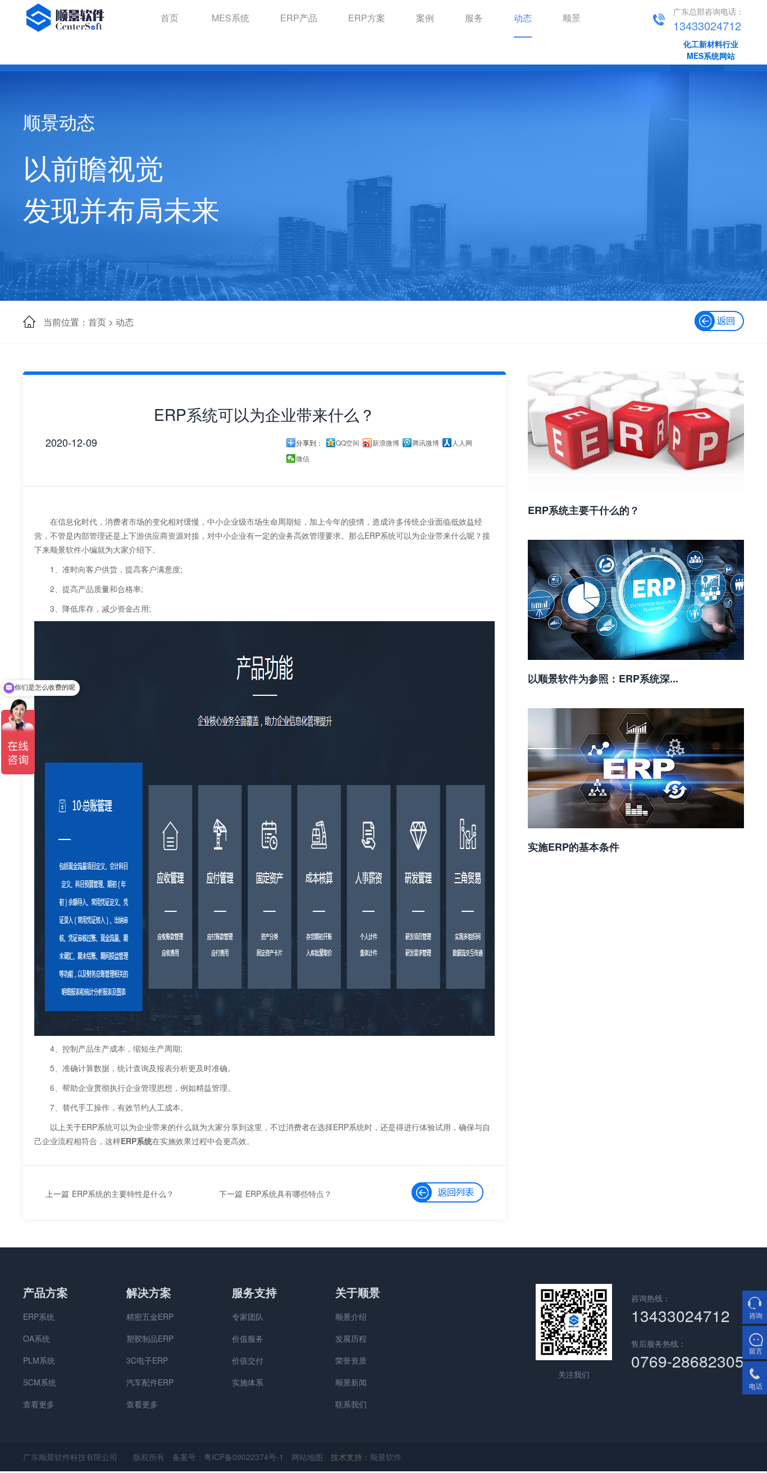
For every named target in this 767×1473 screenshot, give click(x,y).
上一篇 (57, 1193)
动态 (523, 17)
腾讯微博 (425, 442)
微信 (302, 458)
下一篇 (231, 1193)
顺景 (572, 17)
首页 (170, 17)
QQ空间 (347, 442)
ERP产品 (298, 17)
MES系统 (230, 17)
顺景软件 (385, 1456)
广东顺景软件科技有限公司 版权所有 (94, 1456)
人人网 (462, 442)
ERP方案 (366, 17)
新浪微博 (385, 442)
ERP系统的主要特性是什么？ (123, 1193)
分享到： (309, 442)
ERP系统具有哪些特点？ (288, 1193)
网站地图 (307, 1456)
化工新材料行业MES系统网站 (710, 49)
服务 (474, 17)
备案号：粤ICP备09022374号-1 (228, 1456)
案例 (425, 17)
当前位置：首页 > (78, 321)
